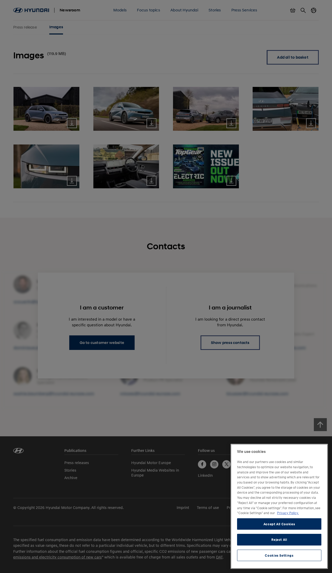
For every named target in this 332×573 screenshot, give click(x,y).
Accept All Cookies (279, 524)
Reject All (279, 539)
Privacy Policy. (288, 513)
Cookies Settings (279, 555)
